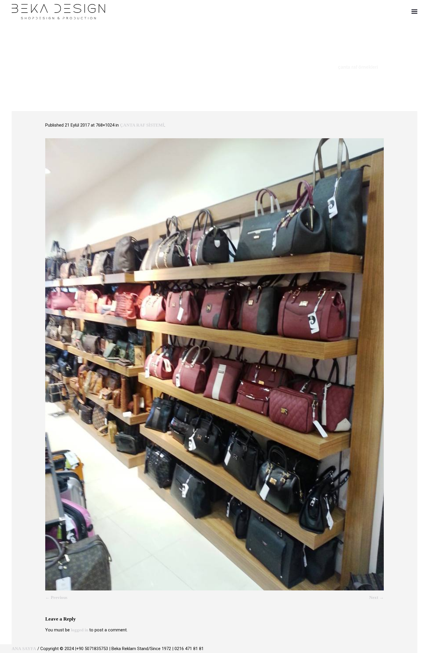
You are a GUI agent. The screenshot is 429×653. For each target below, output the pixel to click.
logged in (79, 630)
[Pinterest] (405, 648)
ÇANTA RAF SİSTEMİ (142, 125)
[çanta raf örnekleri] (214, 364)
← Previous (56, 597)
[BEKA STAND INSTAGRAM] (414, 648)
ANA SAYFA (24, 648)
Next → (376, 597)
